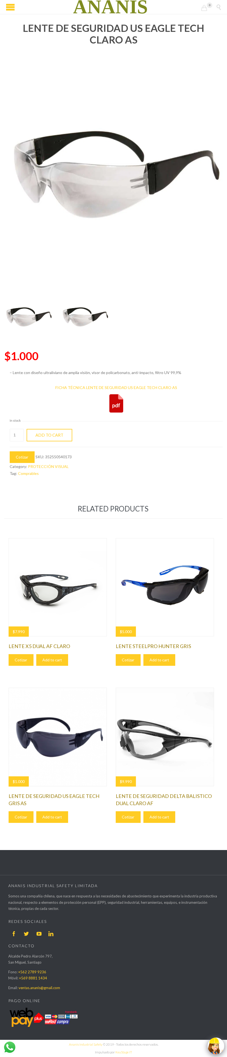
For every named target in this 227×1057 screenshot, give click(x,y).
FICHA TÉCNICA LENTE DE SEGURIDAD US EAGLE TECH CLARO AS (116, 387)
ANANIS (110, 7)
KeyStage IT (123, 1052)
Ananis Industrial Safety (85, 1044)
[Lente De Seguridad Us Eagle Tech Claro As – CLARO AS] (28, 317)
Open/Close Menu (10, 7)
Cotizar (22, 457)
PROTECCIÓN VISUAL (48, 466)
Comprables (28, 473)
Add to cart (49, 434)
